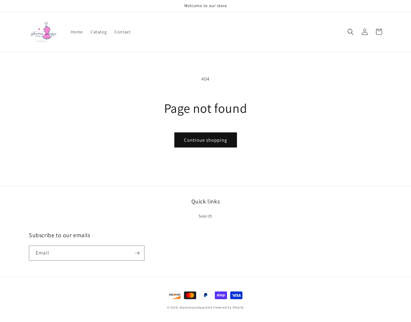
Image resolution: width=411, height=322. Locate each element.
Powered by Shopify (228, 307)
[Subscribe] (137, 253)
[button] (351, 32)
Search (205, 216)
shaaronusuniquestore (196, 307)
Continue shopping (205, 140)
